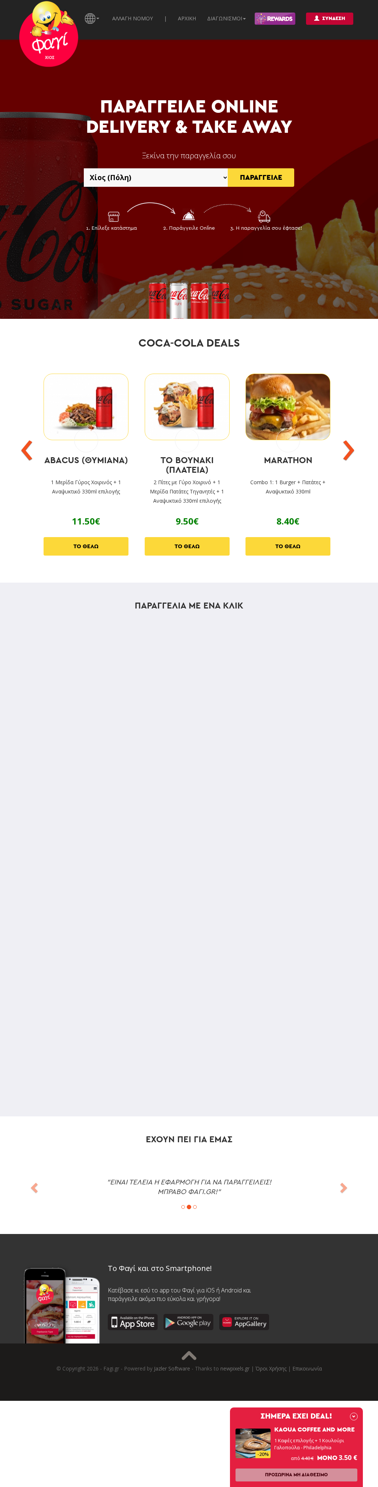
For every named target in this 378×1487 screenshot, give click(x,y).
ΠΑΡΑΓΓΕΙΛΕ (261, 177)
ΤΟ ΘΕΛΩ (86, 546)
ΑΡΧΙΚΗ (187, 18)
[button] (33, 1185)
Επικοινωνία (307, 1368)
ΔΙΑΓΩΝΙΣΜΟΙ (224, 18)
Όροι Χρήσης (270, 1368)
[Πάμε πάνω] (189, 1355)
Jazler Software (172, 1368)
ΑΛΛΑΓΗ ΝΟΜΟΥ (132, 18)
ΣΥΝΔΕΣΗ (333, 18)
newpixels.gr (235, 1368)
